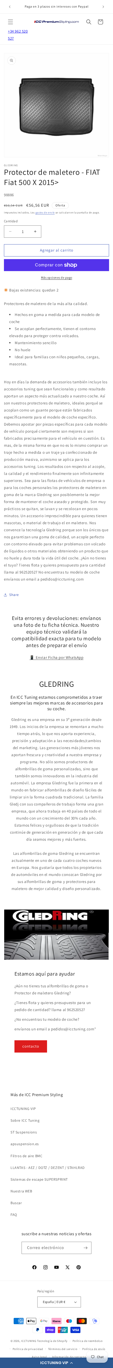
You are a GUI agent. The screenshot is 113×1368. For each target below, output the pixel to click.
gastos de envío (45, 212)
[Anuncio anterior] (10, 7)
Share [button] (14, 594)
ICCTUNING (28, 1341)
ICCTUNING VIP (23, 1108)
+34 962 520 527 (18, 35)
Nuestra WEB (21, 1191)
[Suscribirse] (85, 1248)
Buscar (16, 1202)
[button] (56, 1363)
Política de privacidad (28, 1349)
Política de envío (93, 1349)
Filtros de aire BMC (26, 1156)
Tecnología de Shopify (52, 1341)
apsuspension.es (25, 1144)
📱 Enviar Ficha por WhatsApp (56, 657)
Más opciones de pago (56, 277)
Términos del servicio (63, 1349)
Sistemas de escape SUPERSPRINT (39, 1179)
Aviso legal (39, 1357)
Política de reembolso (88, 1341)
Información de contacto (69, 1357)
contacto (30, 1046)
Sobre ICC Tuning (25, 1120)
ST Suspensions (24, 1132)
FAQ (14, 1214)
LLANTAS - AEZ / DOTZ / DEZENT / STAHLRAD (48, 1167)
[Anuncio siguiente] (103, 7)
